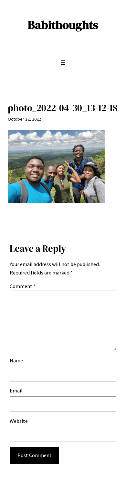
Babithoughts (63, 24)
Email (16, 390)
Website (19, 421)
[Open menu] (63, 62)
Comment (23, 286)
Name (16, 360)
